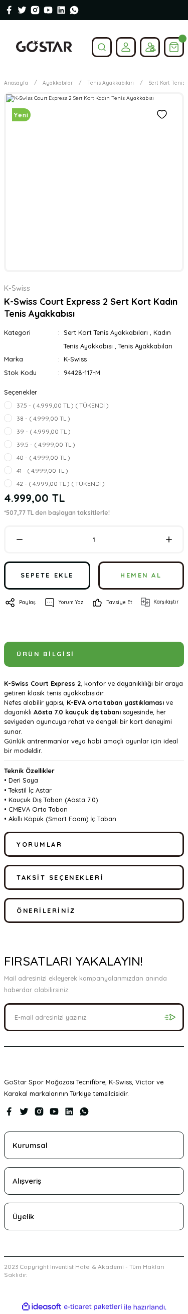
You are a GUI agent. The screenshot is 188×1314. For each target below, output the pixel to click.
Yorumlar (39, 844)
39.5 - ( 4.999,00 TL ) (46, 444)
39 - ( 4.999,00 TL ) (44, 431)
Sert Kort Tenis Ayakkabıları (106, 332)
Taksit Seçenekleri (60, 877)
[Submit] (170, 1017)
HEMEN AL (140, 575)
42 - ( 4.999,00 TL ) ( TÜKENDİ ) (61, 483)
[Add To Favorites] (162, 114)
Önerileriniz (46, 910)
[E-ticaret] (93, 1306)
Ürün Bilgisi (46, 654)
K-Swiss (75, 359)
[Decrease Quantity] (19, 539)
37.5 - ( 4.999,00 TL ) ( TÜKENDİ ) (63, 405)
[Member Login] (126, 47)
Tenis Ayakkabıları (145, 346)
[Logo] (44, 47)
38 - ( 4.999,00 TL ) (43, 418)
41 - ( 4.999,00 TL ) (42, 470)
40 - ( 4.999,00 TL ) (43, 457)
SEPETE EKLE (47, 575)
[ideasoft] (42, 1306)
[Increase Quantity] (168, 539)
